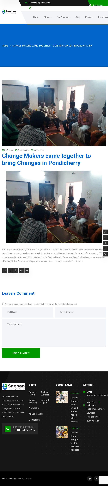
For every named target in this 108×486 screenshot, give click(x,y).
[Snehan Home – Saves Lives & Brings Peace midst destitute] (62, 407)
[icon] (89, 478)
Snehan (10, 150)
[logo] (9, 11)
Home (5, 46)
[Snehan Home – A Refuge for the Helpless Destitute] (62, 439)
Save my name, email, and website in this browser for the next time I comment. (41, 304)
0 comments (23, 150)
